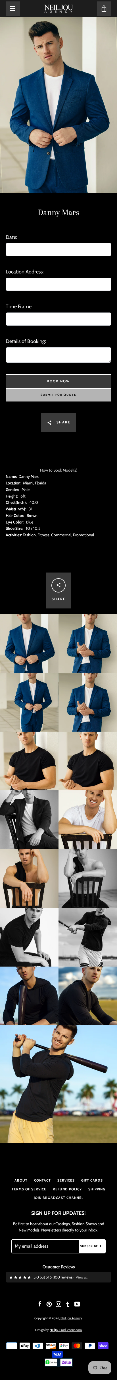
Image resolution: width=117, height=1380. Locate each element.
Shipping (96, 1189)
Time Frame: (19, 306)
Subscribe (89, 1246)
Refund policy (67, 1189)
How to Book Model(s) (58, 470)
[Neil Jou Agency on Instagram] (58, 1303)
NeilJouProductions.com (66, 1330)
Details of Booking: (26, 341)
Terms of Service (29, 1189)
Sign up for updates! (58, 1213)
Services (66, 1180)
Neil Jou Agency (71, 1318)
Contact (42, 1180)
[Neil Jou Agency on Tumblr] (68, 1303)
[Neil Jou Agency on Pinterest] (49, 1303)
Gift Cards (92, 1180)
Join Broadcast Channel (58, 1198)
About (21, 1180)
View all (81, 1277)
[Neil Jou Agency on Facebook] (40, 1303)
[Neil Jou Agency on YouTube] (77, 1303)
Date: (11, 237)
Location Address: (25, 272)
